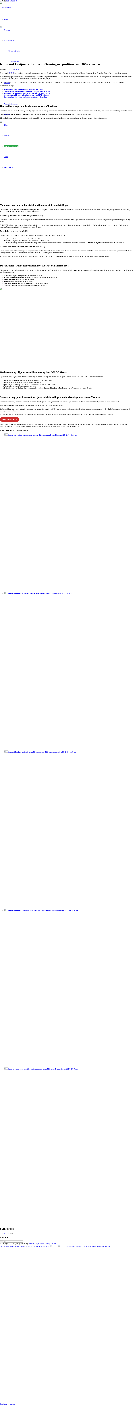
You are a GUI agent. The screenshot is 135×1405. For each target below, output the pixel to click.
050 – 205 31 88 (11, 1)
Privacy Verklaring (51, 1243)
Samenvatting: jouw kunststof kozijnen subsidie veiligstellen (25, 97)
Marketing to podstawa (36, 1243)
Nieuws (16, 69)
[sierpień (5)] (44, 28)
